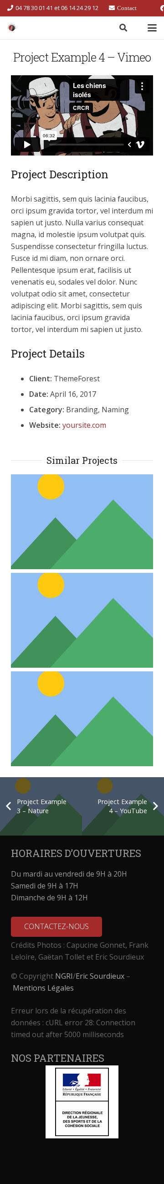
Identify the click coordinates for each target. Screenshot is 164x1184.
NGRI (64, 976)
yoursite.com (84, 425)
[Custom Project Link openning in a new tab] (82, 620)
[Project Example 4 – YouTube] (82, 718)
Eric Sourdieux (100, 976)
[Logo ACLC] (11, 27)
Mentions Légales (43, 988)
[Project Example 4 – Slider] (82, 521)
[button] (122, 27)
